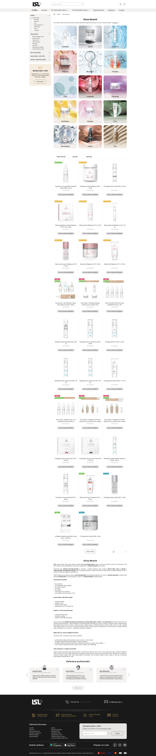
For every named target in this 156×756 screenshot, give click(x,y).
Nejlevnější (89, 156)
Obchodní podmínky (56, 729)
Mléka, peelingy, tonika (38, 36)
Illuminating (37, 26)
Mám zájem (40, 81)
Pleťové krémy (36, 38)
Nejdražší (75, 156)
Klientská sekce (98, 10)
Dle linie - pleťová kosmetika (38, 59)
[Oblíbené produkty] (124, 4)
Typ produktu (34, 34)
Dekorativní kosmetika (38, 47)
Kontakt (121, 10)
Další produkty (90, 551)
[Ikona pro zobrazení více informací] (108, 733)
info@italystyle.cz (115, 702)
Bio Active (36, 21)
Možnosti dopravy (34, 734)
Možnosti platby (33, 736)
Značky (58, 14)
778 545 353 (74, 702)
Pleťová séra (35, 40)
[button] (128, 675)
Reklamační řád (55, 731)
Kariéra (53, 728)
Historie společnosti (34, 731)
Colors (35, 28)
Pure (35, 23)
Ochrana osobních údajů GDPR (59, 738)
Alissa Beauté (35, 17)
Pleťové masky (36, 41)
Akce (35, 10)
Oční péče (34, 43)
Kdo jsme (31, 729)
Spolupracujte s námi (56, 734)
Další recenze (78, 688)
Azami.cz (91, 753)
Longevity (36, 30)
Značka (32, 15)
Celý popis (115, 22)
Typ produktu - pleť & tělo (37, 56)
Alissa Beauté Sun (38, 24)
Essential (36, 19)
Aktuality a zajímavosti (35, 733)
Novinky (44, 10)
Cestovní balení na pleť (38, 48)
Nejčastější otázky (56, 733)
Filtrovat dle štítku (35, 52)
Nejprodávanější (61, 156)
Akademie (111, 10)
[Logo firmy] (37, 4)
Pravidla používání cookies (58, 736)
